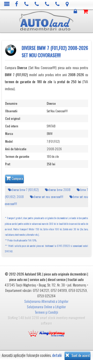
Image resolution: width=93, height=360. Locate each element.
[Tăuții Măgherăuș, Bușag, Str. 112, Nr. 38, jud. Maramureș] (67, 4)
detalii (56, 355)
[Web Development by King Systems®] (46, 332)
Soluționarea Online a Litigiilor (46, 306)
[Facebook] (17, 4)
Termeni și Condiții (46, 312)
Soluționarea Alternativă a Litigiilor (46, 301)
